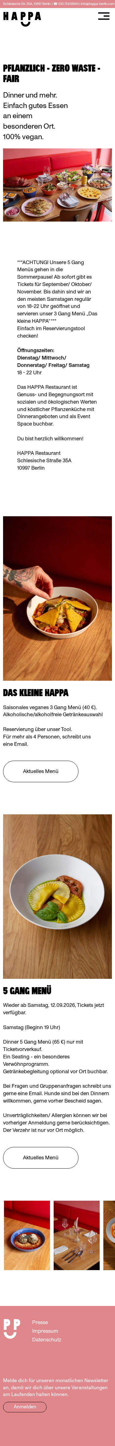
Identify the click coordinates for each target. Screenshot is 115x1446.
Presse (40, 1322)
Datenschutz (46, 1339)
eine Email (15, 744)
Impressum (45, 1331)
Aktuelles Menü (41, 771)
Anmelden (25, 1406)
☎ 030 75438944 (66, 4)
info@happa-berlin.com (98, 4)
